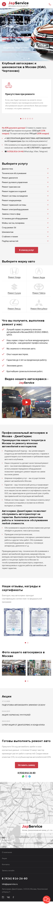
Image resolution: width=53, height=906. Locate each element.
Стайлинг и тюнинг (10, 236)
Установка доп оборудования (15, 218)
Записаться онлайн (14, 50)
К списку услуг (26, 250)
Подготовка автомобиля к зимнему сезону (23, 705)
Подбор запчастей (10, 241)
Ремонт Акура (39, 277)
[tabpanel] (26, 96)
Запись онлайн (8, 870)
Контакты (6, 864)
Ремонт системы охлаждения (15, 196)
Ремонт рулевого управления (15, 182)
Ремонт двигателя (10, 178)
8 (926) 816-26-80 (26, 772)
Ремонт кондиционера (11, 200)
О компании (7, 852)
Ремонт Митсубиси (38, 308)
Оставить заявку (26, 765)
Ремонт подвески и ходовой (14, 191)
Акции (4, 858)
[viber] (26, 776)
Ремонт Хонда (14, 277)
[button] (46, 899)
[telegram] (29, 776)
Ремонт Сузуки (14, 293)
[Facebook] (13, 897)
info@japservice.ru (10, 884)
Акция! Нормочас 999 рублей (16, 715)
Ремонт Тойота (38, 293)
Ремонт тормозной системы (14, 205)
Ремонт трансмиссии (11, 187)
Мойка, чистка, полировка (13, 223)
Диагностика (7, 169)
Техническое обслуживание (14, 173)
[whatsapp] (23, 776)
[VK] (8, 897)
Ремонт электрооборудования (15, 209)
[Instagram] (3, 897)
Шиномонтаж (7, 232)
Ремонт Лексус (14, 308)
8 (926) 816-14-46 (15, 151)
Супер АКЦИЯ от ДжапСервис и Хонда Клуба (23, 725)
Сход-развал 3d (9, 227)
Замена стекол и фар (11, 214)
